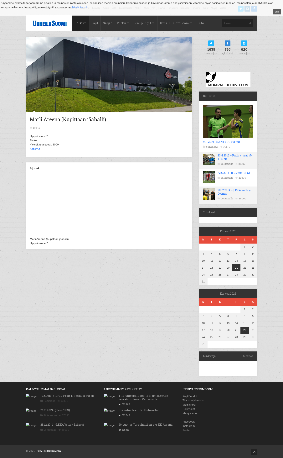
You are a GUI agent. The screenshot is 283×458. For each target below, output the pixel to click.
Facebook (189, 421)
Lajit (94, 23)
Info (201, 23)
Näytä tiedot (79, 7)
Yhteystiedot (190, 413)
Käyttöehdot (190, 396)
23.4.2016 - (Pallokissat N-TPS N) (235, 157)
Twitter (187, 430)
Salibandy (212, 146)
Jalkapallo (227, 164)
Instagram (189, 425)
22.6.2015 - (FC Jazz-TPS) (234, 173)
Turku (121, 23)
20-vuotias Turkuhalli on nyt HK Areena (145, 424)
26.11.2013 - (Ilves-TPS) (55, 410)
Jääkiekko (50, 415)
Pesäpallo (49, 401)
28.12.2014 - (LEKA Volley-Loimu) (234, 191)
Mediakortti (189, 404)
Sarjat (107, 23)
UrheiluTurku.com (48, 451)
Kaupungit (143, 23)
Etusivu (80, 23)
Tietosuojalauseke (193, 400)
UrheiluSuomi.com (174, 23)
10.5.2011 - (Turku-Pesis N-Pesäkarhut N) (67, 395)
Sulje (277, 12)
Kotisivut (35, 148)
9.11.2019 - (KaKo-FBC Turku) (221, 142)
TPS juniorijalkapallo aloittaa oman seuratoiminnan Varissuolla (143, 397)
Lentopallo (227, 198)
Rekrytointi (189, 408)
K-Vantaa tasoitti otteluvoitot (139, 410)
